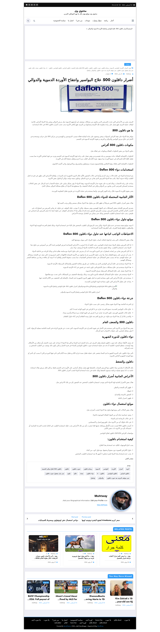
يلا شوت (127, 620)
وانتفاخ (88, 70)
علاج (33, 68)
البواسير (117, 68)
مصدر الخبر (129, 458)
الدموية (112, 68)
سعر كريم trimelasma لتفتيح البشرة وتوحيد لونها (101, 520)
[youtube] (27, 5)
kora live (73, 623)
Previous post (86, 517)
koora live (98, 620)
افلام (66, 623)
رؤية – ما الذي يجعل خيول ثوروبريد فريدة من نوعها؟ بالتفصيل (83, 557)
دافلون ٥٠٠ (49, 68)
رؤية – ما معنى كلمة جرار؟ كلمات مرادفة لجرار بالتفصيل (120, 557)
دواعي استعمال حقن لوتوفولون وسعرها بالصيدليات (58, 520)
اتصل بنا (71, 20)
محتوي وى (80, 11)
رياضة (106, 20)
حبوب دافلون (97, 68)
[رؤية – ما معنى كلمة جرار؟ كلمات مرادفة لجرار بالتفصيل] (116, 543)
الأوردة (122, 68)
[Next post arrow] (27, 518)
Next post (74, 517)
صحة (37, 68)
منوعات (87, 20)
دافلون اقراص (67, 68)
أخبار (112, 20)
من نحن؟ (79, 20)
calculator (57, 623)
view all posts (102, 505)
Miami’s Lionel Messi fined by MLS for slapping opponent (66, 598)
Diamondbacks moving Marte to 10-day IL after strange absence (94, 598)
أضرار (126, 68)
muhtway (128, 74)
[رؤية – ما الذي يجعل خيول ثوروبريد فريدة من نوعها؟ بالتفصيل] (80, 543)
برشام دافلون (105, 68)
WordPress (100, 626)
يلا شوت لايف (36, 620)
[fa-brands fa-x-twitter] (34, 5)
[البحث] (34, 21)
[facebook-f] (37, 5)
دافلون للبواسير (58, 68)
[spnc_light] (28, 20)
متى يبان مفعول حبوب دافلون (125, 70)
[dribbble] (32, 5)
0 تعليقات (108, 74)
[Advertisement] (80, 44)
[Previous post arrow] (132, 518)
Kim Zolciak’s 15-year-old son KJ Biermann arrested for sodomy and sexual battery (123, 600)
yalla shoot (117, 620)
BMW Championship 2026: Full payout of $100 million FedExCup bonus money (38, 598)
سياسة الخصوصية (59, 20)
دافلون (91, 68)
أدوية (130, 68)
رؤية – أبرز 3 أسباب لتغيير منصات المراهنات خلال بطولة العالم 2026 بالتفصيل (47, 557)
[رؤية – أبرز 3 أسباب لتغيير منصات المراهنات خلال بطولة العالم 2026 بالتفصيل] (43, 543)
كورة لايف (89, 620)
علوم (30, 68)
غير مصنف (45, 582)
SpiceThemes (67, 626)
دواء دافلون (42, 68)
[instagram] (29, 5)
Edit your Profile (97, 500)
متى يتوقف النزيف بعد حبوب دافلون (106, 70)
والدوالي (93, 70)
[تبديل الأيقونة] (132, 20)
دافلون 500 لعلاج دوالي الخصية (79, 68)
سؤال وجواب (97, 20)
